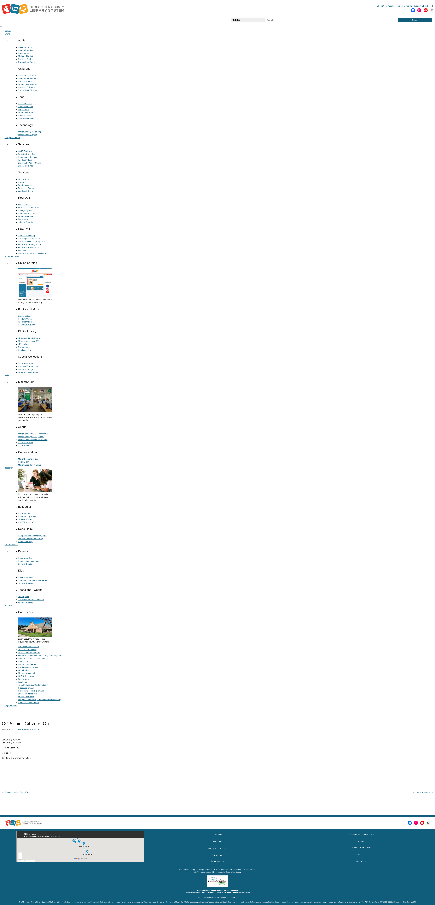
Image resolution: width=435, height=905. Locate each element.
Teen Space (23, 597)
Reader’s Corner (25, 185)
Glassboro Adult (25, 47)
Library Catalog (24, 316)
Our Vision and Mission (28, 647)
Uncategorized (34, 729)
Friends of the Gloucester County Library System (40, 655)
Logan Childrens (25, 81)
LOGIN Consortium (26, 676)
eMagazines (23, 344)
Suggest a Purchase (423, 6)
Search (415, 20)
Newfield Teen (24, 115)
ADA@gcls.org (340, 902)
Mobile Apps (23, 179)
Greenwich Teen (25, 106)
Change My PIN (25, 210)
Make (7, 375)
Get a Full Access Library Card (31, 241)
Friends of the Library (361, 847)
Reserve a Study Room (28, 247)
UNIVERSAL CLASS (26, 522)
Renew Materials (404, 6)
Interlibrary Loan (25, 160)
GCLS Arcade (24, 445)
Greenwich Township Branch (31, 691)
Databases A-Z (24, 350)
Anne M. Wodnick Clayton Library (33, 685)
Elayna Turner (22, 729)
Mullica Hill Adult (25, 56)
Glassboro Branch (26, 688)
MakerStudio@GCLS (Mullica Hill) (33, 434)
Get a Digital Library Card (29, 238)
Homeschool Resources (28, 561)
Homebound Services (27, 157)
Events (8, 34)
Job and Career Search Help (30, 539)
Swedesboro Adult (26, 62)
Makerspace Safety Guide (29, 465)
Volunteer (22, 250)
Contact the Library (26, 235)
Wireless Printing (25, 191)
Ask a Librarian (24, 204)
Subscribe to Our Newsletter (361, 834)
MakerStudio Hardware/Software (32, 440)
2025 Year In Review (27, 649)
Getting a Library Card (217, 848)
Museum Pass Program (28, 372)
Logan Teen (23, 109)
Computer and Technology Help (32, 536)
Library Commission (27, 664)
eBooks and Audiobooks (29, 338)
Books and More (12, 256)
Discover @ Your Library (29, 366)
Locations (22, 682)
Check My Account (26, 213)
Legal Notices (11, 705)
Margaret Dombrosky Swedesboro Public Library (39, 700)
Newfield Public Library (28, 702)
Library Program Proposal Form (32, 253)
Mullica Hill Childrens (27, 84)
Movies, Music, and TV (28, 341)
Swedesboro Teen (26, 118)
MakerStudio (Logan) (27, 135)
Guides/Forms (24, 462)
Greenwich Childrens (27, 78)
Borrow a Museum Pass (28, 207)
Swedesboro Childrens (28, 90)
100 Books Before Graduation (31, 599)
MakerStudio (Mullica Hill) (29, 132)
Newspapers (23, 347)
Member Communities (28, 673)
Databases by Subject (28, 516)
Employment (23, 679)
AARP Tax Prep (25, 151)
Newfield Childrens (26, 87)
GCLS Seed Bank (25, 363)
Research (9, 468)
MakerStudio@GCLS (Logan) (31, 437)
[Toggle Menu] (1, 26)
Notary (21, 182)
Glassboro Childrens (27, 75)
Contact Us (23, 661)
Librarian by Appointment (29, 163)
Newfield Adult (24, 59)
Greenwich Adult (25, 50)
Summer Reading (26, 564)
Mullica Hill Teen (25, 112)
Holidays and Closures (28, 667)
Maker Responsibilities (28, 459)
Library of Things (25, 166)
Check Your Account (386, 6)
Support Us (361, 854)
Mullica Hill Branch (26, 697)
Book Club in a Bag (26, 154)
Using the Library (12, 138)
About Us (9, 605)
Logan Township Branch (29, 694)
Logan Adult (23, 53)
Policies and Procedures (29, 652)
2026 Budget (24, 670)
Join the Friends (25, 222)
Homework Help (25, 542)
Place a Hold (23, 219)
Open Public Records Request (31, 658)
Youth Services (11, 544)
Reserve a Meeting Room (29, 244)
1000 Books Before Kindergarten (32, 580)
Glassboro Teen (25, 103)
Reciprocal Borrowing (27, 188)
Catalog (8, 31)
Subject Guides (25, 519)
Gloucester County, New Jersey (229, 872)
